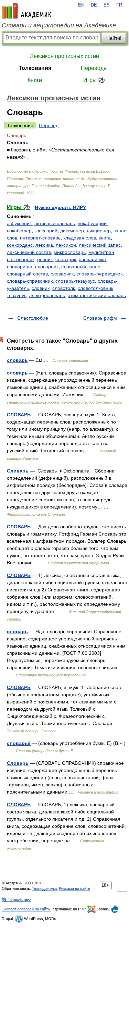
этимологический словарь (97, 295)
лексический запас (100, 245)
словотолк (63, 288)
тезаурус (16, 295)
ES (107, 5)
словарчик (62, 274)
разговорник (20, 259)
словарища (19, 266)
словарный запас (80, 266)
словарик (65, 259)
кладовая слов (79, 238)
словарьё (19, 743)
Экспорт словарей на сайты (26, 909)
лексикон (66, 245)
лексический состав (29, 252)
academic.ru (26, 11)
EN (81, 5)
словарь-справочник (30, 281)
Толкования (35, 68)
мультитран (101, 252)
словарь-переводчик (99, 274)
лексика (44, 245)
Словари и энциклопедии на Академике (59, 25)
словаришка (92, 259)
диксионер (72, 230)
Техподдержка (44, 888)
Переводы (94, 68)
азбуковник (19, 223)
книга (105, 238)
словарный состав (27, 274)
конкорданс (20, 245)
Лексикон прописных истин (64, 56)
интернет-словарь (40, 238)
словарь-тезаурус (75, 281)
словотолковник (95, 288)
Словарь (18, 471)
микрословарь (70, 252)
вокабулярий (92, 223)
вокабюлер (19, 230)
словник (41, 288)
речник (45, 259)
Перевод (48, 125)
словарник (46, 266)
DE (94, 5)
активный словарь (54, 223)
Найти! (113, 38)
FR (119, 5)
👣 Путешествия (16, 899)
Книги (35, 80)
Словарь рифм (100, 318)
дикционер (99, 230)
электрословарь (47, 295)
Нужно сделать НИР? (60, 207)
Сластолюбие (32, 318)
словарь (17, 360)
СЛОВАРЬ (19, 414)
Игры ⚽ (94, 80)
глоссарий (45, 230)
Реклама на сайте (74, 888)
